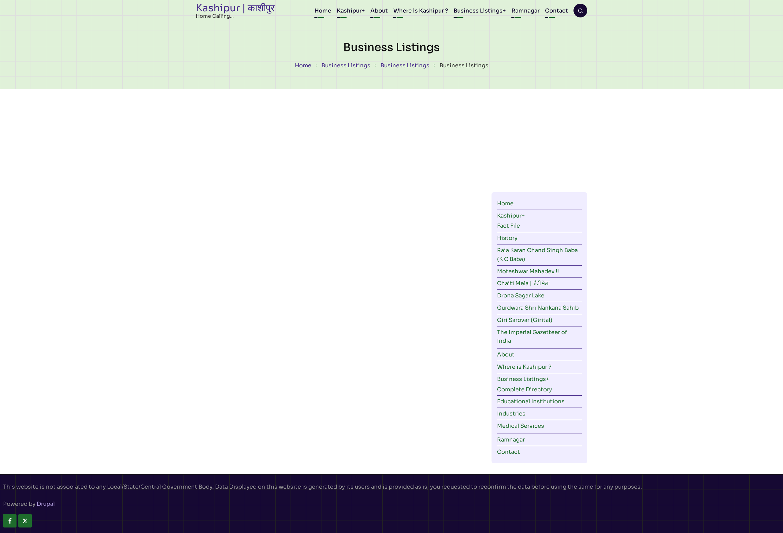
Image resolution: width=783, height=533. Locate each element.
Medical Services (520, 426)
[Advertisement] (391, 135)
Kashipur (349, 10)
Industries (511, 413)
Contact (556, 10)
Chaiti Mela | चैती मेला (523, 283)
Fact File (508, 225)
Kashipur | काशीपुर (235, 8)
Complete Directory (524, 389)
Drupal (46, 504)
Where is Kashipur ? (420, 10)
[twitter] (25, 520)
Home (322, 10)
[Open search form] (580, 10)
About (379, 10)
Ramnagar (525, 10)
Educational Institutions (531, 401)
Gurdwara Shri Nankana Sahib (538, 307)
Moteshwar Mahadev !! (528, 271)
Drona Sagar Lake (520, 295)
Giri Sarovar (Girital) (524, 320)
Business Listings (478, 10)
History (507, 238)
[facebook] (10, 520)
